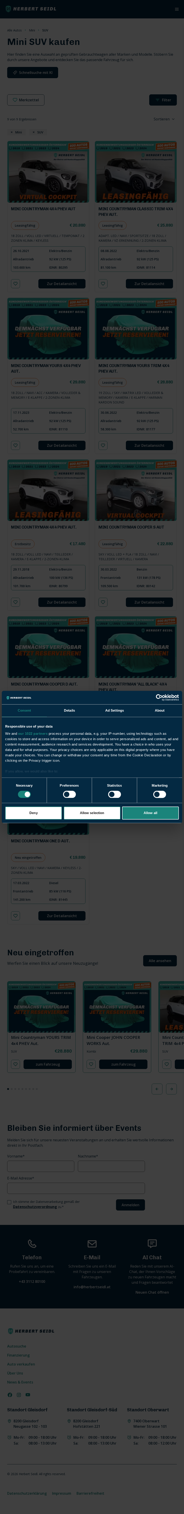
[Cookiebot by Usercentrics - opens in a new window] (159, 697)
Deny (33, 813)
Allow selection (92, 813)
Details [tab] (69, 710)
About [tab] (160, 710)
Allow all (150, 813)
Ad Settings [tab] (114, 710)
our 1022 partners (33, 733)
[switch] (69, 794)
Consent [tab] (24, 710)
